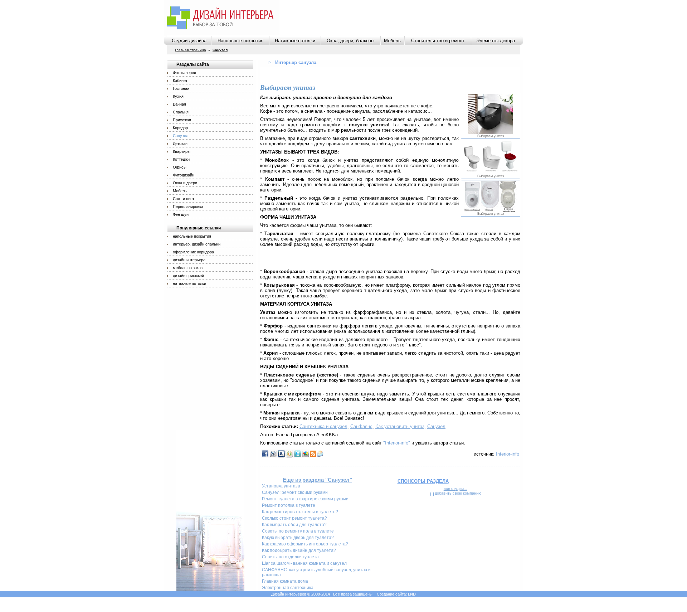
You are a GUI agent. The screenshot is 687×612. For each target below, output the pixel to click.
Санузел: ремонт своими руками (295, 492)
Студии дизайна (189, 40)
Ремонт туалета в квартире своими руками (305, 498)
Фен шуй (181, 214)
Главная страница (190, 50)
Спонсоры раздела (423, 481)
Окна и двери (185, 183)
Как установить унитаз (399, 426)
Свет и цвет (183, 198)
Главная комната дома (285, 581)
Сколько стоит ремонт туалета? (294, 518)
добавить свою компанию (458, 493)
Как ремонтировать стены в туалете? (300, 511)
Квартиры (181, 151)
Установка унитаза (281, 486)
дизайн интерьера (189, 260)
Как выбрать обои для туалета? (294, 524)
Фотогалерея (184, 73)
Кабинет (180, 80)
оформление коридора (193, 252)
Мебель (392, 40)
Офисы (179, 167)
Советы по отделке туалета (290, 556)
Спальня (181, 112)
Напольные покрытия (240, 40)
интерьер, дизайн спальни (196, 244)
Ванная (179, 104)
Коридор (180, 128)
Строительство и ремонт (437, 40)
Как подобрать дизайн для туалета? (299, 550)
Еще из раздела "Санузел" (317, 480)
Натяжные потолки (295, 40)
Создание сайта (391, 594)
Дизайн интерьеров (288, 594)
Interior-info (507, 454)
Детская (180, 143)
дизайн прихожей (188, 275)
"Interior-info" (396, 443)
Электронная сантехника (287, 587)
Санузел (180, 135)
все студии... (455, 488)
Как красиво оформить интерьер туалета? (305, 544)
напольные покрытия (192, 236)
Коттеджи (181, 159)
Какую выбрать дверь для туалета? (298, 537)
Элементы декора (495, 40)
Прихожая (182, 120)
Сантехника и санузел (323, 426)
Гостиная (181, 88)
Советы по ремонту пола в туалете (298, 531)
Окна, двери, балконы (350, 40)
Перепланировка (188, 206)
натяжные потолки (189, 283)
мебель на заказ (188, 268)
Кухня (178, 96)
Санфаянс (361, 426)
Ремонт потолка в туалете (288, 505)
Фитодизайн (183, 175)
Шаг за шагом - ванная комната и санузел (304, 563)
